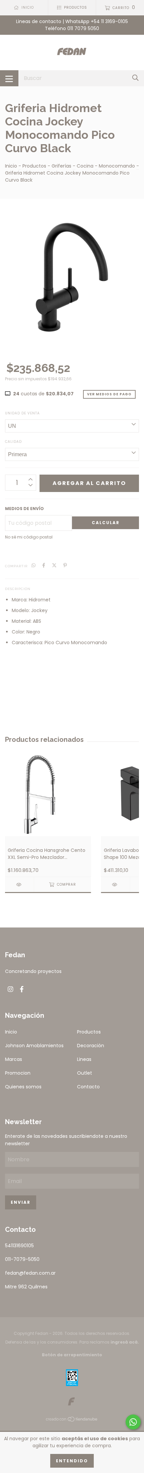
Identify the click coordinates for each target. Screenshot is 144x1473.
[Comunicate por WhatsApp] (133, 1422)
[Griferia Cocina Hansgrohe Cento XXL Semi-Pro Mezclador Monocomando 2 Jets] (19, 884)
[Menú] (9, 78)
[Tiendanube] (72, 1420)
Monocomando (117, 166)
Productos (34, 166)
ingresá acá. (125, 1342)
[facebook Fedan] (21, 989)
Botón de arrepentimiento (72, 1355)
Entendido (72, 1461)
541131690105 (19, 1245)
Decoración (90, 1045)
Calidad (13, 441)
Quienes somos (23, 1086)
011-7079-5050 (22, 1259)
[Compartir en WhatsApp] (33, 566)
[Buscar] (135, 78)
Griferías (61, 166)
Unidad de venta (22, 413)
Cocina (85, 166)
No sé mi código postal (29, 537)
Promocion (17, 1073)
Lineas (84, 1059)
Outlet (84, 1073)
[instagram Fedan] (10, 989)
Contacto (88, 1086)
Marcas (13, 1059)
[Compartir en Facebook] (44, 566)
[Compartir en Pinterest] (65, 566)
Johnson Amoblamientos (34, 1045)
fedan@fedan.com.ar (30, 1273)
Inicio (11, 166)
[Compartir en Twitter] (54, 566)
